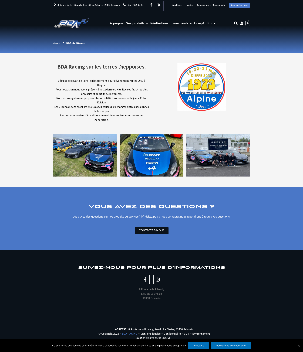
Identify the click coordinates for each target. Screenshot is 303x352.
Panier (191, 5)
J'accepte (199, 345)
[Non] (298, 345)
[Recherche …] (236, 23)
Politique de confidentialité (231, 345)
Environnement (201, 333)
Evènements (179, 23)
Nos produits (135, 23)
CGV (186, 333)
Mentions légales (150, 333)
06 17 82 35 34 (135, 5)
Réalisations (159, 23)
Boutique (179, 5)
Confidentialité (172, 333)
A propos (116, 23)
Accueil (57, 43)
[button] (136, 23)
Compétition (203, 23)
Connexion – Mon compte (211, 5)
